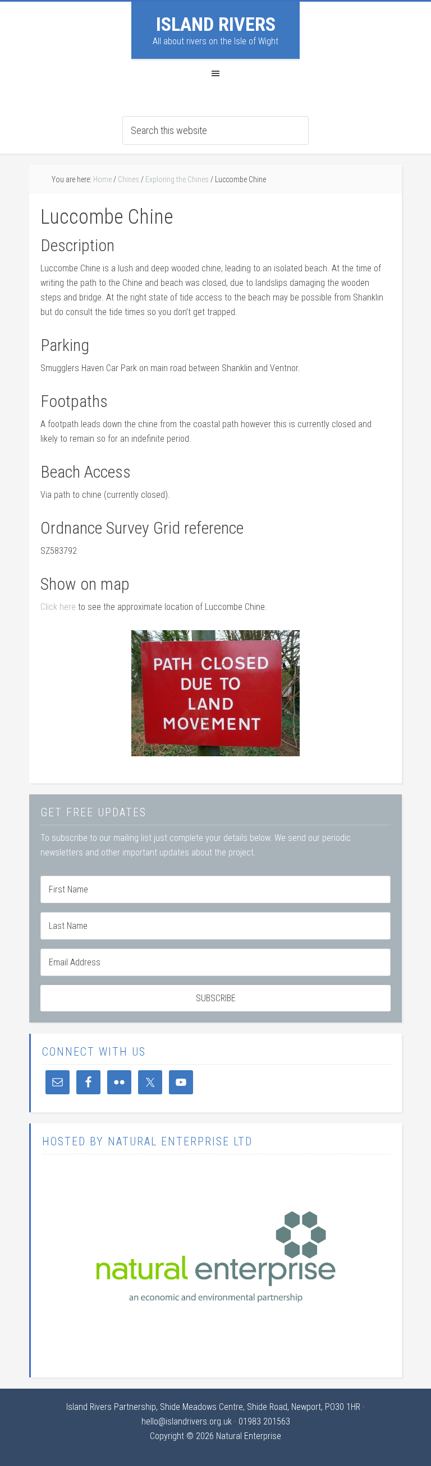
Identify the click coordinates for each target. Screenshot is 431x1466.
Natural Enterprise (248, 1436)
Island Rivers (216, 24)
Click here (59, 607)
